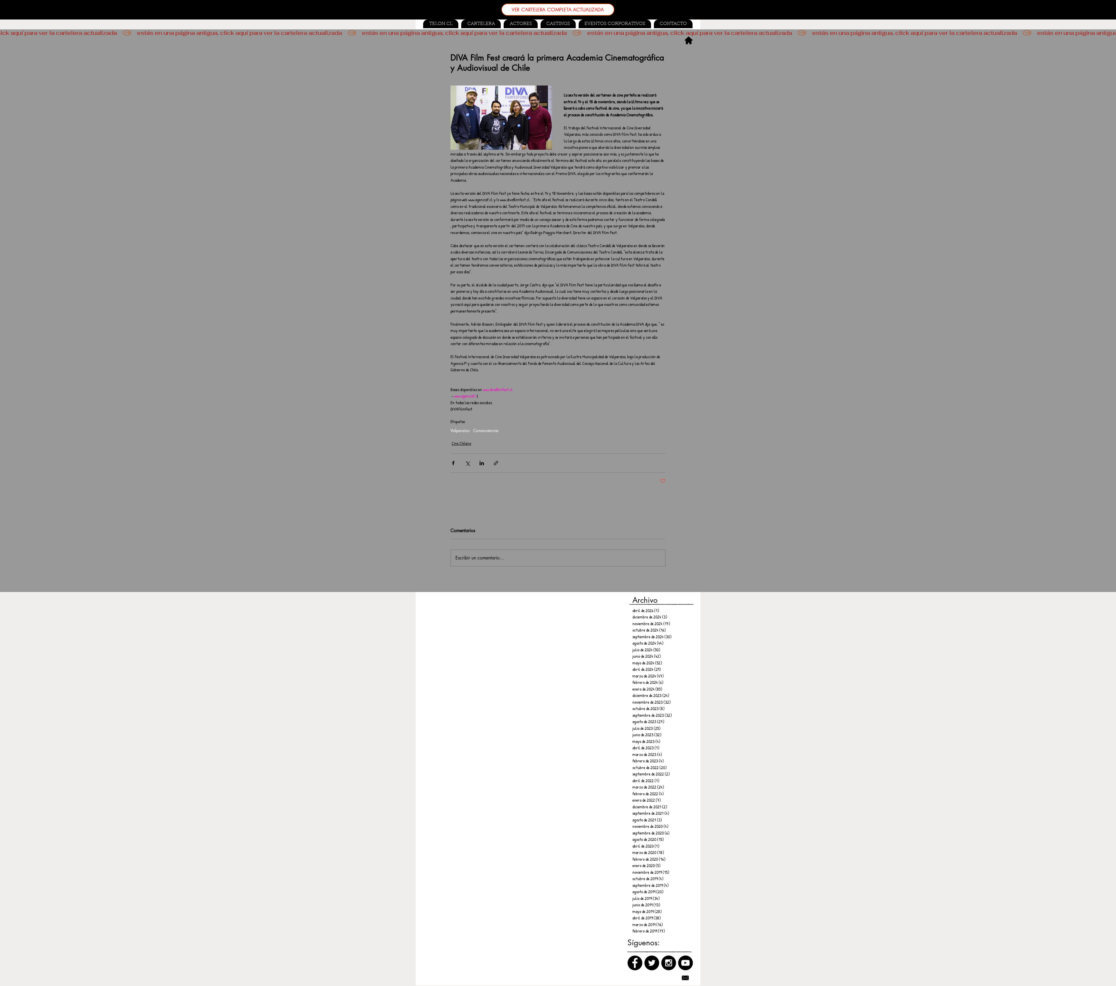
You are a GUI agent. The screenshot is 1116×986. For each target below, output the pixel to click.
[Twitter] (651, 962)
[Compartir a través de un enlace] (496, 463)
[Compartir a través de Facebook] (453, 463)
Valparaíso (460, 430)
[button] (558, 23)
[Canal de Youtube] (685, 962)
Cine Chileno (461, 443)
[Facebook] (634, 962)
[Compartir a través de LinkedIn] (481, 463)
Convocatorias (486, 430)
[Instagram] (668, 962)
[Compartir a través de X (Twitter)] (467, 463)
